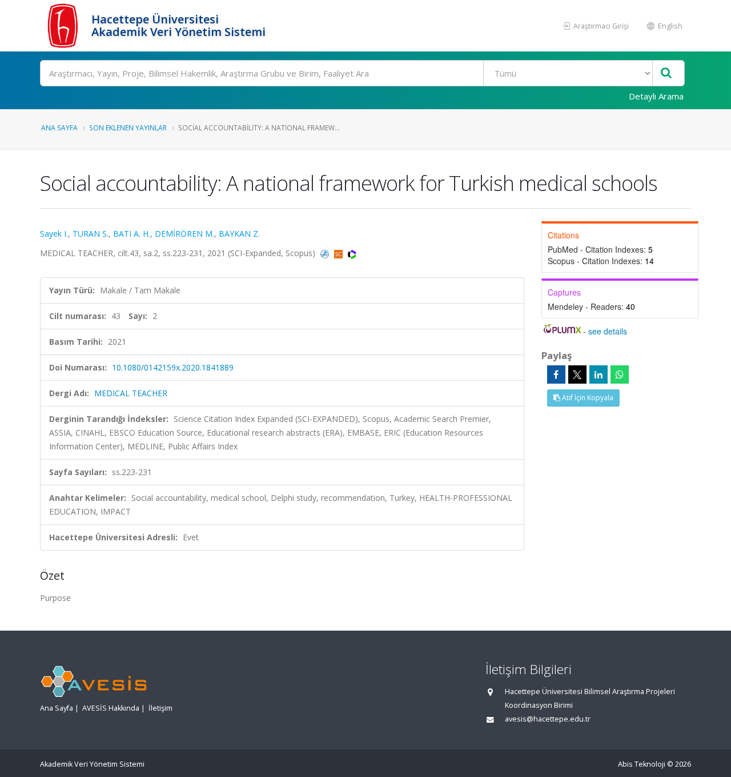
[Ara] (666, 73)
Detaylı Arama (656, 96)
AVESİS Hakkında (110, 708)
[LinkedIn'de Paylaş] (598, 374)
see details (607, 331)
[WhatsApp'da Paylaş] (619, 374)
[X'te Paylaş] (577, 374)
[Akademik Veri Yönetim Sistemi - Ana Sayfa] (64, 25)
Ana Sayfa (59, 127)
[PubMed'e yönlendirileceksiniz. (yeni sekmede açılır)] (325, 253)
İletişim (160, 708)
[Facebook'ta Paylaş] (556, 374)
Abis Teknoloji (641, 764)
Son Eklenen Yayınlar (128, 127)
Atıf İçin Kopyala (586, 398)
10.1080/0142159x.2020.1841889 (173, 367)
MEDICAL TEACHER (130, 393)
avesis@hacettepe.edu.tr (548, 719)
